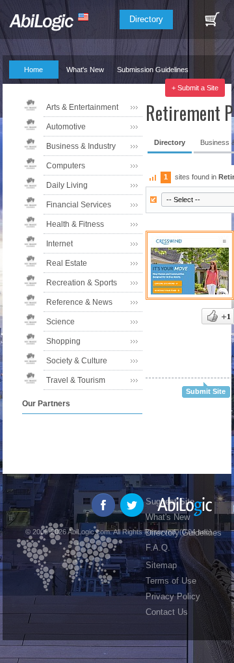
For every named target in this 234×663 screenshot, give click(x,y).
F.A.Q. (27, 88)
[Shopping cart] (211, 19)
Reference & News (79, 302)
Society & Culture (76, 360)
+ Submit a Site (195, 88)
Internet (59, 243)
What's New (85, 69)
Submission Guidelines (152, 69)
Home (33, 69)
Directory (146, 19)
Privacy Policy (173, 596)
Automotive (66, 126)
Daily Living (67, 185)
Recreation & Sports (81, 282)
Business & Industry (81, 146)
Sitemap (161, 565)
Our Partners (80, 88)
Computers (65, 165)
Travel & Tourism (75, 380)
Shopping (63, 341)
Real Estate (66, 263)
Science (60, 321)
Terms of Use (171, 581)
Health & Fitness (75, 224)
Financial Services (78, 204)
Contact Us (167, 612)
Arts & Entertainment (82, 107)
